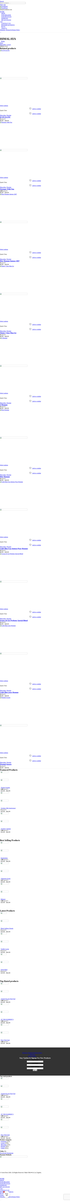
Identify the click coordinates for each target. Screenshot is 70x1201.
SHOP (2, 1180)
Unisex (3, 1148)
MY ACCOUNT (6, 20)
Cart (1, 1188)
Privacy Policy (32, 1056)
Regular (9, 115)
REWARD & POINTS (8, 25)
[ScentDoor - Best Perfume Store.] (35, 7)
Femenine (3, 1141)
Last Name (35, 1063)
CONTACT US (4, 1190)
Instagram (10, 1153)
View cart (3, 4)
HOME (2, 1178)
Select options (4, 105)
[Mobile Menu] (0, 31)
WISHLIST (3, 1185)
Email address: (35, 1066)
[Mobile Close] (1, 1177)
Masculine (3, 115)
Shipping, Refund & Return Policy (10, 30)
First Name (35, 1060)
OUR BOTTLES (5, 1183)
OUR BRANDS (5, 1182)
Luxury (3, 1143)
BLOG (2, 1193)
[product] (35, 77)
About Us (4, 28)
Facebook (3, 1153)
